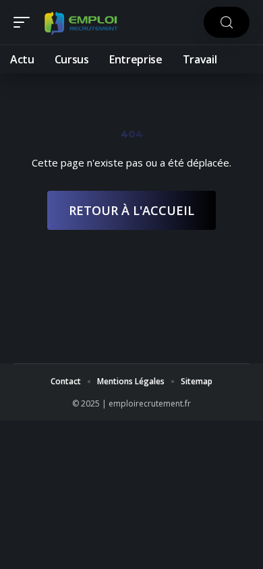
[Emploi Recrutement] (80, 22)
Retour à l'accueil (131, 210)
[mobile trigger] (24, 22)
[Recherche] (226, 22)
